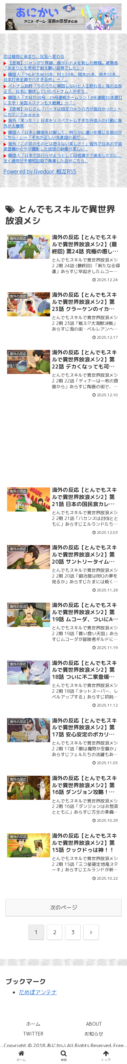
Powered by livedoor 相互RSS (39, 171)
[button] (114, 921)
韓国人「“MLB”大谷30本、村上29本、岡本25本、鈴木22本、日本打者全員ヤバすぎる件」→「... (61, 77)
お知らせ (93, 1033)
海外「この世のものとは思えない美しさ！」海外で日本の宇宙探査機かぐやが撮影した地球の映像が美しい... (62, 146)
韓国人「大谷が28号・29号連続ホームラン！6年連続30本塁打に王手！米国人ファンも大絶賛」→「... (62, 100)
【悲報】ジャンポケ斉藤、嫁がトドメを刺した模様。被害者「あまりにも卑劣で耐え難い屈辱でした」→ (60, 65)
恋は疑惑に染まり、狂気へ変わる (33, 56)
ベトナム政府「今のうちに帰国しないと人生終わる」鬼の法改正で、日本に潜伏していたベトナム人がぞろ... (62, 88)
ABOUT (94, 1024)
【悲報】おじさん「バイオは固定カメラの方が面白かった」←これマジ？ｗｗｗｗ (62, 111)
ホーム (33, 1024)
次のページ (63, 907)
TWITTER (33, 1033)
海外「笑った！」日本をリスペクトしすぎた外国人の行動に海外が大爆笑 (62, 123)
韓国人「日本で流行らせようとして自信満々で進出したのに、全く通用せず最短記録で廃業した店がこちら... (62, 158)
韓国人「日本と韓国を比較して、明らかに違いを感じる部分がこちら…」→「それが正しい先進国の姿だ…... (62, 135)
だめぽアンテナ (38, 992)
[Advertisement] (63, 434)
